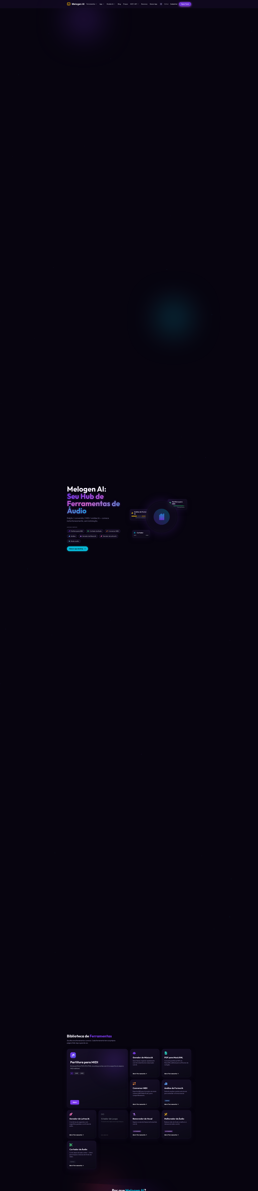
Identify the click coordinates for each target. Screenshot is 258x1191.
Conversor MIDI (114, 531)
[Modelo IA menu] (114, 4)
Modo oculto (75, 541)
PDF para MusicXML (173, 1057)
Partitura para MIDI (77, 531)
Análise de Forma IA (173, 1088)
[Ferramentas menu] (96, 4)
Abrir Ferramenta (139, 1074)
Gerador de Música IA (89, 536)
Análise (73, 536)
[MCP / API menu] (138, 4)
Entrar (166, 4)
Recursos (144, 4)
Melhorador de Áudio (174, 1118)
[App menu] (103, 4)
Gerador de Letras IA (109, 536)
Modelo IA (110, 4)
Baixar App (153, 4)
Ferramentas (90, 4)
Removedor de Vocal (142, 1118)
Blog (119, 4)
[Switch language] (161, 4)
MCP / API (133, 4)
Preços (125, 4)
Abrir (75, 1102)
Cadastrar (173, 4)
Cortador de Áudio (96, 531)
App (101, 4)
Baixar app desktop (76, 549)
